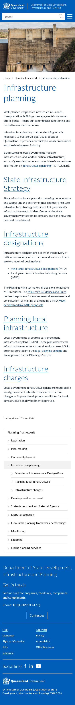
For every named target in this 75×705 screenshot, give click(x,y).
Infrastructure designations (26, 238)
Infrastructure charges (29, 490)
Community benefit (23, 457)
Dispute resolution (22, 514)
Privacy (40, 635)
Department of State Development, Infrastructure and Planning (49, 6)
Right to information (14, 641)
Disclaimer (8, 635)
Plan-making (19, 448)
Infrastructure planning (25, 465)
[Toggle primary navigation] (69, 16)
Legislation (18, 440)
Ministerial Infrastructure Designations (39, 473)
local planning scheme (48, 350)
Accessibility (43, 641)
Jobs (5, 647)
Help (5, 629)
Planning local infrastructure (32, 481)
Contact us (36, 615)
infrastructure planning (37, 165)
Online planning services (26, 547)
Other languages (45, 647)
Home (7, 77)
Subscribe (8, 652)
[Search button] (61, 16)
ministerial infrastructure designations (34, 268)
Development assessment (27, 498)
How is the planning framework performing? (38, 523)
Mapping (17, 539)
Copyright (41, 629)
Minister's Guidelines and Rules (46, 291)
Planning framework (26, 77)
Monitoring (18, 531)
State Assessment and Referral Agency (35, 506)
